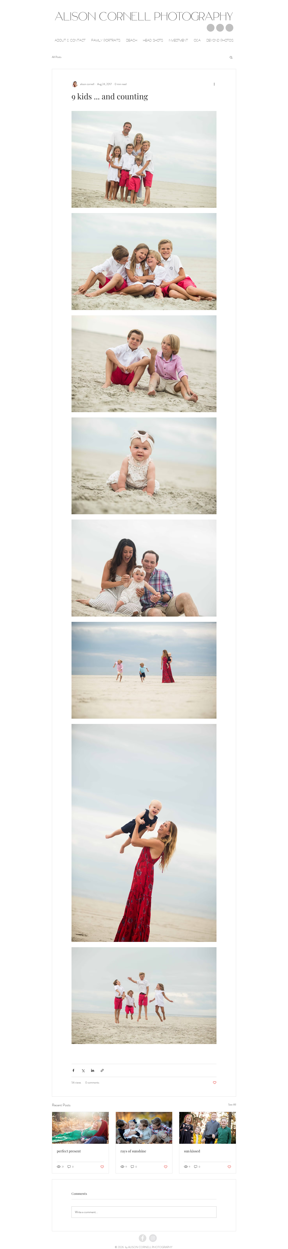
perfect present (69, 1151)
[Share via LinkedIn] (92, 1070)
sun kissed (192, 1151)
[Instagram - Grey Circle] (153, 1238)
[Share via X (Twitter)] (83, 1070)
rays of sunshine (133, 1151)
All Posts (56, 57)
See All (232, 1104)
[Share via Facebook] (73, 1070)
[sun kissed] (207, 1128)
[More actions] (214, 84)
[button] (231, 57)
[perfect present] (80, 1128)
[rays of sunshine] (144, 1128)
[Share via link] (102, 1070)
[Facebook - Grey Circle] (142, 1238)
